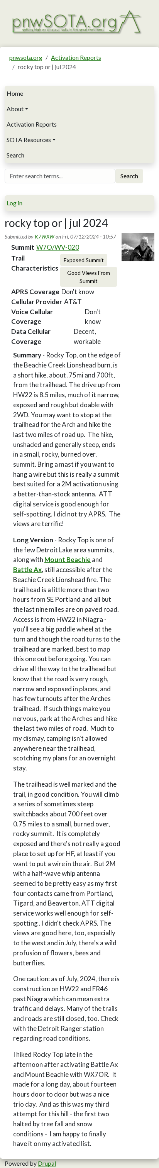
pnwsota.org (25, 57)
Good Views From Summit (88, 276)
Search (15, 155)
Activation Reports (76, 57)
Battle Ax (27, 569)
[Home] (76, 21)
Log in (14, 203)
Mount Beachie (67, 559)
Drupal (47, 1163)
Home (15, 93)
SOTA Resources (29, 139)
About (15, 108)
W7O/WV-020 (57, 247)
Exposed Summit (84, 260)
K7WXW (44, 236)
